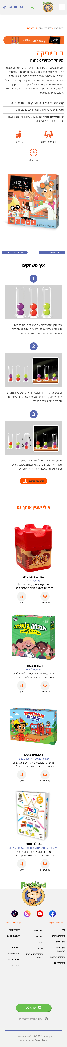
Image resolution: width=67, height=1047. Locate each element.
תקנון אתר (16, 947)
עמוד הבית (58, 28)
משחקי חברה (37, 936)
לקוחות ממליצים (13, 935)
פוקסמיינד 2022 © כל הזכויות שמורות (33, 1036)
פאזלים (40, 942)
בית (63, 929)
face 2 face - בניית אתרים (33, 1040)
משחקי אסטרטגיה (57, 956)
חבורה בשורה (33, 665)
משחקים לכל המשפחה (59, 949)
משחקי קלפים (59, 962)
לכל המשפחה (45, 28)
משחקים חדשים (58, 935)
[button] (62, 7)
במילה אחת (34, 843)
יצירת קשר (16, 965)
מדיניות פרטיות (14, 959)
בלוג (18, 941)
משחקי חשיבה (59, 941)
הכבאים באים (33, 754)
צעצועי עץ (38, 948)
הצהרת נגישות (14, 953)
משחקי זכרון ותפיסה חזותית (34, 956)
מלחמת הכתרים (33, 576)
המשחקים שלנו (14, 929)
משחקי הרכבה (37, 930)
